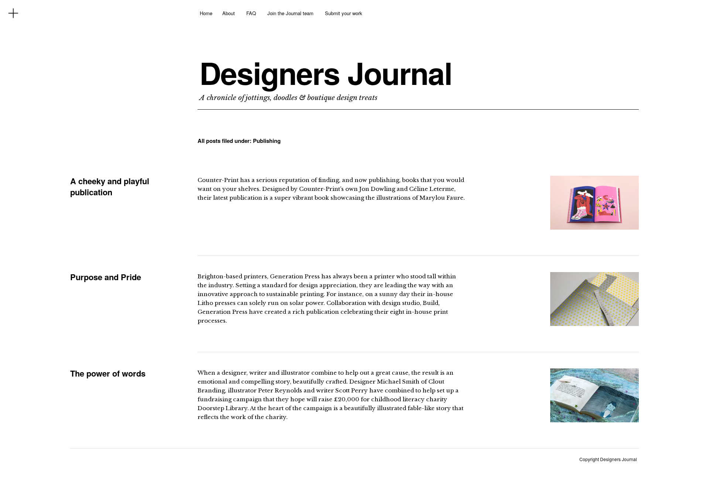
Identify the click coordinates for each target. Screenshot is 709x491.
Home (206, 13)
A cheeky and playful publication (109, 186)
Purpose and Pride (105, 277)
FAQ (251, 13)
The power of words (107, 373)
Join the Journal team (290, 13)
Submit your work (343, 13)
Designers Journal (325, 72)
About (228, 13)
